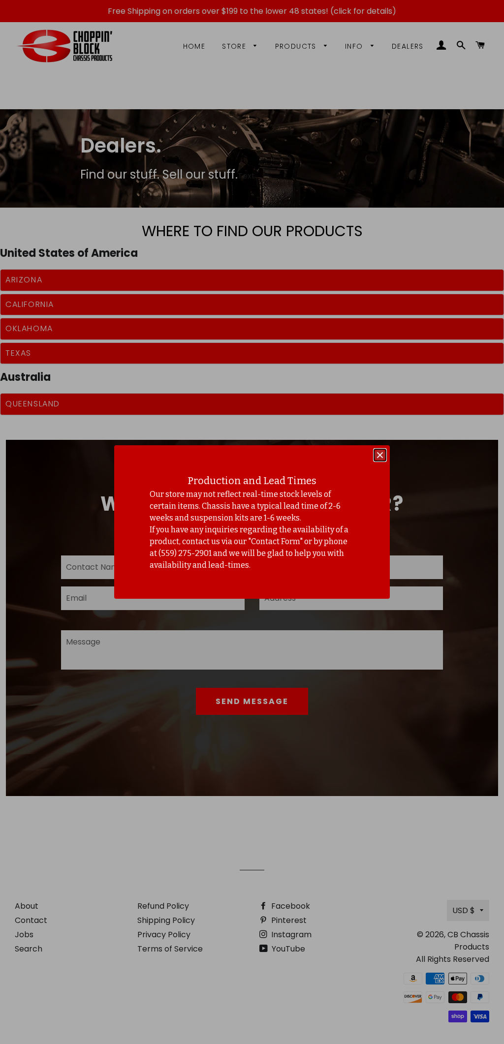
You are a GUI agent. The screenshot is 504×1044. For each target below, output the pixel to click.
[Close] (380, 455)
